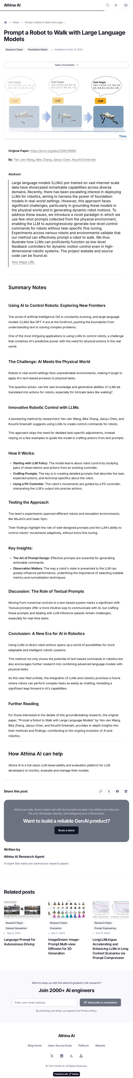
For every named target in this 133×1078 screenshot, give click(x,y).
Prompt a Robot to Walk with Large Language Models (45, 22)
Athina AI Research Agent (24, 857)
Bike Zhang (44, 159)
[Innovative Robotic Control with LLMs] (6, 406)
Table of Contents (64, 65)
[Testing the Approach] (6, 501)
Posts (16, 22)
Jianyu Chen (62, 159)
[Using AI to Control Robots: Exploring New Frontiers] (6, 304)
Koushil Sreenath (84, 159)
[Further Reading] (6, 702)
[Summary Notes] (6, 285)
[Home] (5, 22)
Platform (83, 1045)
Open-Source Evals (60, 1045)
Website (100, 1045)
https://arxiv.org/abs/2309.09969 (53, 151)
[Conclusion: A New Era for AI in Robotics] (6, 632)
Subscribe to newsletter (102, 1002)
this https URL (23, 262)
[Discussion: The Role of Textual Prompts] (6, 590)
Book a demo (66, 830)
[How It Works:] (6, 452)
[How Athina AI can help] (6, 752)
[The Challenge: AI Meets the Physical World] (6, 360)
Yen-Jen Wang (24, 159)
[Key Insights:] (6, 547)
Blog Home (35, 1045)
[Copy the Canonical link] (100, 791)
